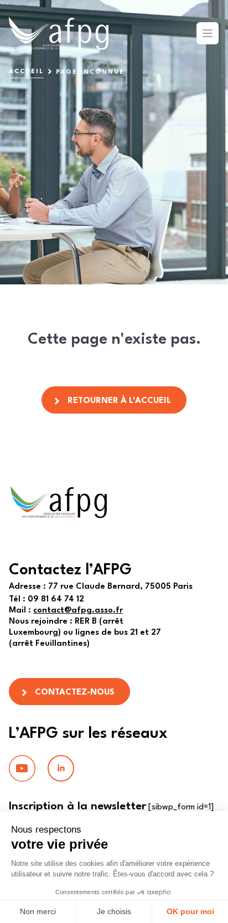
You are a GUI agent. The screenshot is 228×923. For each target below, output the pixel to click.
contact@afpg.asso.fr (78, 610)
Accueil (26, 72)
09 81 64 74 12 (46, 599)
